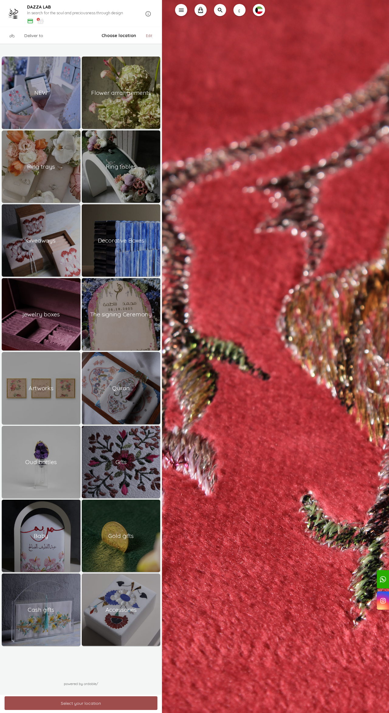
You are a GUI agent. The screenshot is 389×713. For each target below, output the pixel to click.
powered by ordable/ (81, 683)
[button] (81, 14)
